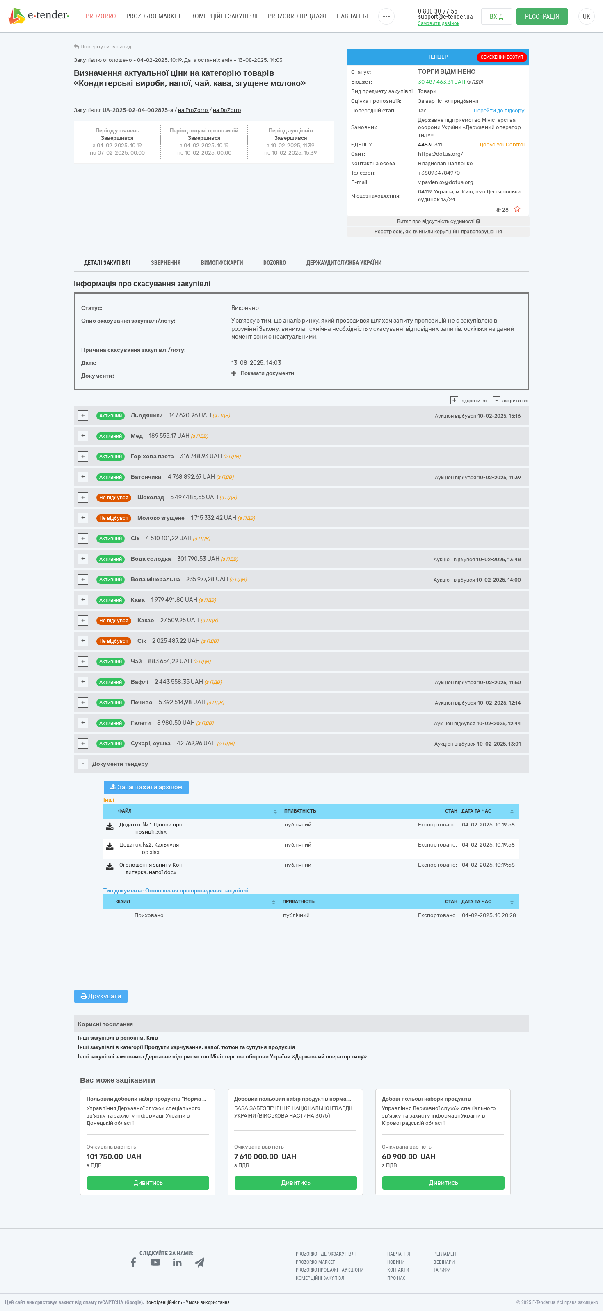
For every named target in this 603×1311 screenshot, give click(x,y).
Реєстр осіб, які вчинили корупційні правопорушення (438, 231)
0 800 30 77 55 (437, 11)
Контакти (398, 1270)
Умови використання (208, 1302)
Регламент (446, 1254)
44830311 (430, 144)
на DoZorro (227, 110)
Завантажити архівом (149, 787)
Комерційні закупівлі (224, 16)
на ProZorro (193, 110)
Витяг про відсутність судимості (436, 221)
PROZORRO (101, 16)
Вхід (496, 16)
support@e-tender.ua (445, 16)
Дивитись (148, 1182)
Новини (395, 1262)
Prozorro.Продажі (297, 16)
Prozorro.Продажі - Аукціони (329, 1270)
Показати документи (267, 373)
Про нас (396, 1278)
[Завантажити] (110, 828)
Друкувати (104, 996)
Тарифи (442, 1270)
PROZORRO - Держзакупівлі (326, 1254)
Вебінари (444, 1262)
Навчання (352, 16)
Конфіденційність (164, 1302)
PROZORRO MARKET (153, 16)
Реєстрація (542, 16)
